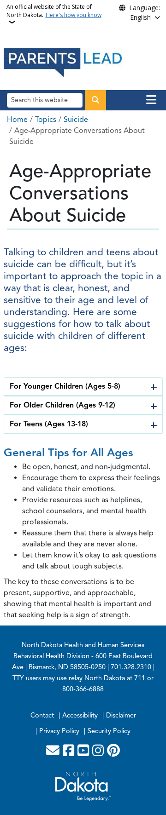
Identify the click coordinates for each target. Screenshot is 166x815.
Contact (42, 715)
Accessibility (80, 715)
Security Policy (109, 731)
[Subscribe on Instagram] (98, 751)
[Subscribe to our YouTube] (83, 751)
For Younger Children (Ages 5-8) (65, 386)
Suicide (76, 119)
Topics (45, 119)
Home (17, 119)
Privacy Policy (59, 731)
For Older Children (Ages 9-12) (62, 405)
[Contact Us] (52, 751)
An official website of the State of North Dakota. (53, 11)
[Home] (63, 62)
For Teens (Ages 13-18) (49, 424)
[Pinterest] (113, 751)
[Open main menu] (151, 100)
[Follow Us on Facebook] (68, 751)
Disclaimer (121, 715)
